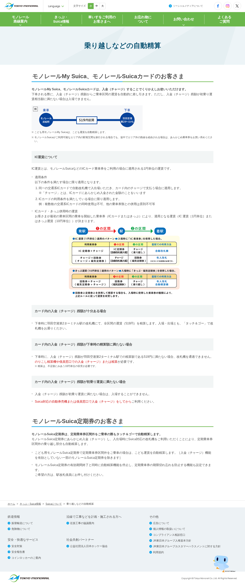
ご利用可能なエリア (67, 137)
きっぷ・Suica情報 (30, 503)
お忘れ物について (143, 19)
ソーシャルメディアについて (188, 6)
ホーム (11, 503)
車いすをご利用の (102, 19)
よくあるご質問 (224, 19)
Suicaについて (54, 503)
